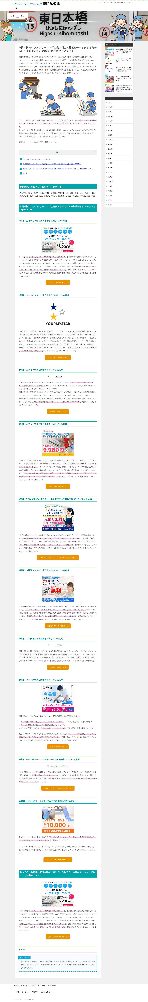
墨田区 (110, 130)
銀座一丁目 (91, 196)
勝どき (36, 193)
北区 (109, 158)
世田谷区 (111, 181)
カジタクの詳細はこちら (58, 411)
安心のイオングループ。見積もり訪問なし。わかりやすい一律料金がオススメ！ (123, 69)
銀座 (93, 193)
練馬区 (110, 195)
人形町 (53, 196)
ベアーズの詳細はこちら (58, 747)
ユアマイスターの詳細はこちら (58, 357)
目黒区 (110, 177)
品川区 (110, 200)
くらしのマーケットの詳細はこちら (57, 859)
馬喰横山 (61, 193)
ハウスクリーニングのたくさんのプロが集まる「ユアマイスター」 (123, 60)
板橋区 (110, 163)
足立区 (110, 149)
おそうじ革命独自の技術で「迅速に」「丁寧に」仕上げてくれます (123, 78)
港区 (109, 102)
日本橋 (75, 196)
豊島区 (110, 167)
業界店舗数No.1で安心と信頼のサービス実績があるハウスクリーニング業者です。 (124, 51)
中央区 (110, 121)
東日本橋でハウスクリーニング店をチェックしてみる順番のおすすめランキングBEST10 (52, 164)
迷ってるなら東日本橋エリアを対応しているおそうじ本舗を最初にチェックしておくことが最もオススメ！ (58, 168)
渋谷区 (110, 107)
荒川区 (110, 153)
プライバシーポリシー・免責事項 (27, 992)
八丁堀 (82, 196)
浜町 (47, 193)
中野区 (110, 191)
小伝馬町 (30, 196)
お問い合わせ (45, 992)
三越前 (53, 193)
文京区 (110, 172)
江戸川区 (111, 140)
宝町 (81, 193)
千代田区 (111, 116)
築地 (30, 193)
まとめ (25, 173)
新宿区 (110, 112)
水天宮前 (69, 193)
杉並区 (110, 186)
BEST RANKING (37, 3)
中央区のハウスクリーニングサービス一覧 (37, 159)
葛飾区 (110, 144)
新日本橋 (23, 193)
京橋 (76, 193)
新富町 (87, 193)
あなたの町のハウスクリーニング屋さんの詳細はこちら (58, 557)
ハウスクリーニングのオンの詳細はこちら (58, 788)
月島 (42, 193)
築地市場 (60, 196)
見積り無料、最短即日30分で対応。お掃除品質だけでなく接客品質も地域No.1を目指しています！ (124, 88)
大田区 (110, 205)
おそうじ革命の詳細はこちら (57, 486)
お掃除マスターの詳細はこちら (58, 626)
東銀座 (68, 196)
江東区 (110, 135)
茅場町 (46, 196)
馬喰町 (22, 196)
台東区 (110, 126)
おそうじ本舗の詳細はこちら (57, 282)
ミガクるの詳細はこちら (58, 667)
